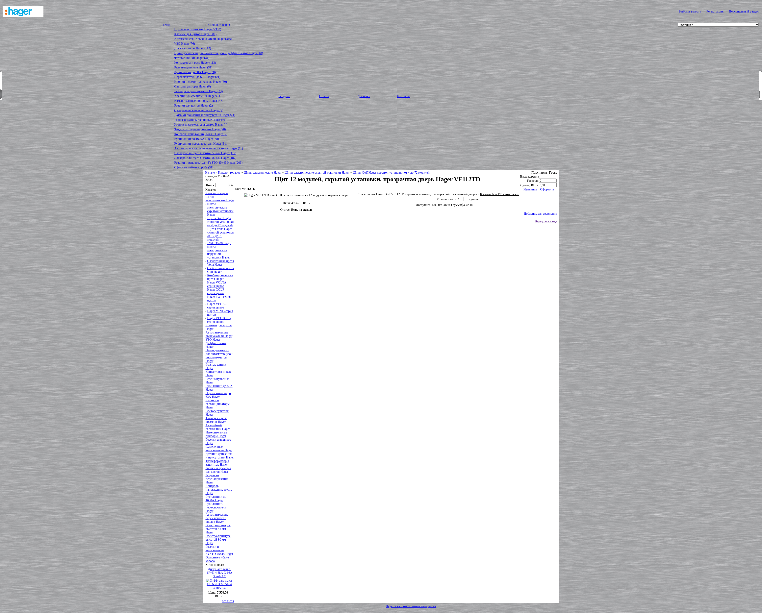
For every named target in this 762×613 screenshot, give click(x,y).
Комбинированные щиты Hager (220, 277)
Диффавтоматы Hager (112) (192, 48)
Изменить (530, 189)
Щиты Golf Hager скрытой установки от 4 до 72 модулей (391, 172)
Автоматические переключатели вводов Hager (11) (208, 148)
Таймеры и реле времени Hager (216, 419)
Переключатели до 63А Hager (218, 394)
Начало (166, 24)
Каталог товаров (219, 24)
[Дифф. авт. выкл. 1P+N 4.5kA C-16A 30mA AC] (219, 587)
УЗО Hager (213, 339)
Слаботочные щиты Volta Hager (220, 262)
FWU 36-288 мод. (219, 243)
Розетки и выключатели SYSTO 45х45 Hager (219, 550)
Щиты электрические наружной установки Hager (218, 252)
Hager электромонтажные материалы (411, 606)
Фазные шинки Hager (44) (191, 58)
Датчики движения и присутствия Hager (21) (204, 115)
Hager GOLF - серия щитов (216, 291)
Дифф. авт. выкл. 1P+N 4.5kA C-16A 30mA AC (219, 572)
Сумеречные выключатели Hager (219, 448)
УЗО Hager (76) (184, 43)
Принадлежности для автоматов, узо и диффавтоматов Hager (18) (218, 53)
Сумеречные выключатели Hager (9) (198, 110)
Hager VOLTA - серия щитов (217, 284)
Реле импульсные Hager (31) (193, 67)
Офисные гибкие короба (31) (193, 167)
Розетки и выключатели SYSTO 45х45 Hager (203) (208, 162)
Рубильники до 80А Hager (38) (195, 72)
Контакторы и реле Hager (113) (195, 62)
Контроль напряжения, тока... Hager (219, 489)
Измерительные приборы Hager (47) (198, 100)
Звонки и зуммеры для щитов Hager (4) (200, 124)
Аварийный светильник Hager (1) (197, 96)
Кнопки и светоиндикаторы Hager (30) (200, 81)
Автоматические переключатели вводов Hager (217, 518)
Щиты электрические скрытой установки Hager (317, 172)
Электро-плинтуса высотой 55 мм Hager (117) (205, 153)
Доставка (364, 96)
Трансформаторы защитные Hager (217, 462)
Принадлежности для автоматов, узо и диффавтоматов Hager (219, 356)
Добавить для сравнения (540, 213)
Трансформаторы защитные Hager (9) (199, 119)
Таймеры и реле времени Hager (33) (198, 91)
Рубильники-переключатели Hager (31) (200, 143)
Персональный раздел (744, 11)
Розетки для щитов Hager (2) (193, 105)
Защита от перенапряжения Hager (217, 479)
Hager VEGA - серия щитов (216, 305)
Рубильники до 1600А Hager (216, 498)
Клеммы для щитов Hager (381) (195, 34)
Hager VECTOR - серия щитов (219, 319)
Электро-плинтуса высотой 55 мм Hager (218, 529)
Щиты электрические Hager (262, 172)
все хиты (228, 601)
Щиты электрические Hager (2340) (197, 29)
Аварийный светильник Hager (218, 427)
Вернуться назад (546, 221)
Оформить (547, 189)
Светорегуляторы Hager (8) (192, 86)
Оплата (324, 96)
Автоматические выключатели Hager (219, 334)
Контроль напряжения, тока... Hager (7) (200, 134)
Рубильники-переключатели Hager (216, 507)
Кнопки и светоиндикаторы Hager (218, 404)
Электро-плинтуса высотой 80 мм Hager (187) (205, 157)
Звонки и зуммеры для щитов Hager (218, 469)
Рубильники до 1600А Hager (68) (196, 138)
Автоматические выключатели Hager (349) (203, 38)
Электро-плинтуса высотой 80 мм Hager (218, 539)
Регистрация (715, 11)
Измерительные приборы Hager (216, 434)
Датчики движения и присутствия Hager (220, 455)
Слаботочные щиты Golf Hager (220, 269)
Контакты (403, 96)
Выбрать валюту (690, 11)
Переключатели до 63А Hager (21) (197, 77)
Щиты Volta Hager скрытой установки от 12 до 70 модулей (220, 234)
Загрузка (284, 96)
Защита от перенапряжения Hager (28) (200, 129)
